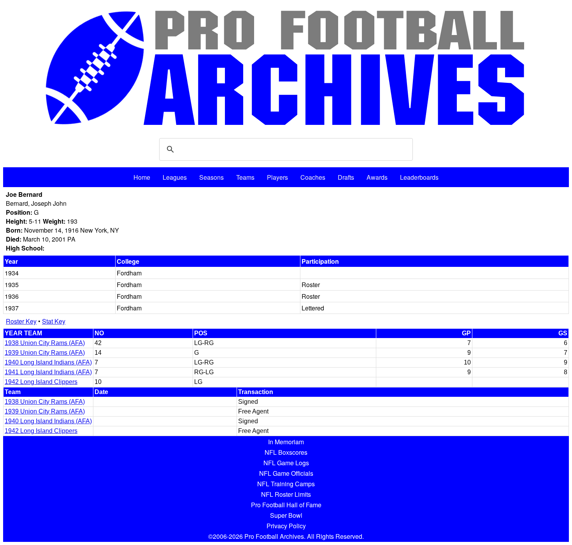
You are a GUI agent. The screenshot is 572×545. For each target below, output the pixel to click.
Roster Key (21, 321)
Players (277, 177)
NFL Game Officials (286, 473)
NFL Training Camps (286, 483)
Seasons (211, 177)
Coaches (312, 177)
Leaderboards (419, 177)
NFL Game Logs (286, 462)
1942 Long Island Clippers (41, 382)
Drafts (346, 177)
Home (141, 177)
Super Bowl (286, 515)
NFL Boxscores (286, 452)
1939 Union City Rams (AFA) (45, 352)
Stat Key (53, 321)
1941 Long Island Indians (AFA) (48, 372)
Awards (377, 177)
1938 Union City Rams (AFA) (45, 343)
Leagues (175, 177)
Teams (245, 177)
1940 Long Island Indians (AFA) (48, 362)
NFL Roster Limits (286, 494)
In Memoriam (286, 441)
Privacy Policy (286, 525)
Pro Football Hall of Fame (286, 504)
